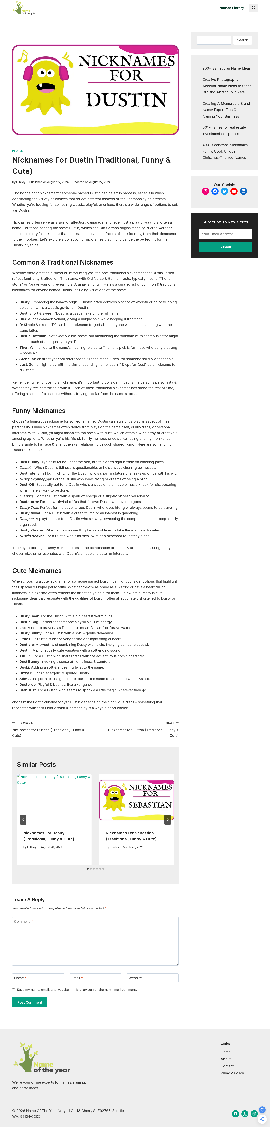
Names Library (231, 8)
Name (20, 978)
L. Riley (20, 182)
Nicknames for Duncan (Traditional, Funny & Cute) (48, 729)
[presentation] (54, 799)
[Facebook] (235, 1113)
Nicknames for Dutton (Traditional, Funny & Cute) (143, 729)
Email (77, 978)
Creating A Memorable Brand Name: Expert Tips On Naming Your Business (226, 109)
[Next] (167, 820)
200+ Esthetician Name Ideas (226, 68)
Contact (227, 1066)
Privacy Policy (232, 1073)
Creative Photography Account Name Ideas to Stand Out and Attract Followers (227, 85)
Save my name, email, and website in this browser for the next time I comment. (77, 990)
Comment (23, 921)
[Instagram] (254, 1113)
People (17, 150)
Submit (225, 247)
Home (225, 1052)
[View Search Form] (253, 8)
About (226, 1059)
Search (242, 40)
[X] (244, 1113)
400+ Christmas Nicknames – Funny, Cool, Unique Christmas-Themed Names (226, 151)
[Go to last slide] (23, 820)
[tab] (88, 869)
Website (135, 978)
